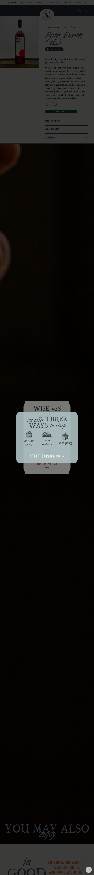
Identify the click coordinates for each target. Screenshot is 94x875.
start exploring (46, 456)
